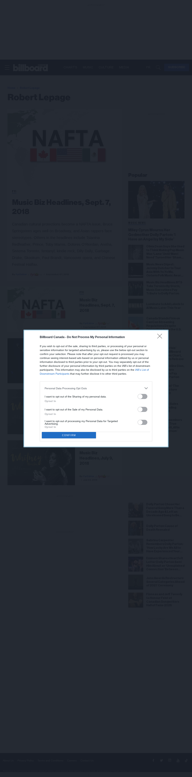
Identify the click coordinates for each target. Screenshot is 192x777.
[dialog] (96, 388)
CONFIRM (69, 435)
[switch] (142, 396)
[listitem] (96, 388)
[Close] (160, 337)
